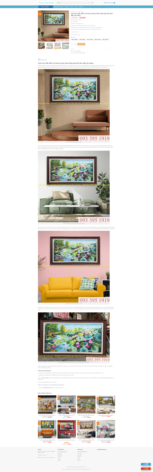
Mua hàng (81, 44)
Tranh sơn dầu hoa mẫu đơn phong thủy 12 (66, 440)
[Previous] (40, 26)
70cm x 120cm (90, 39)
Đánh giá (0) (44, 59)
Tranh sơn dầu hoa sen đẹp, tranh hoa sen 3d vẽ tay (86, 416)
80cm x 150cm (98, 39)
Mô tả (39, 59)
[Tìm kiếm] (93, 3)
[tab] (39, 60)
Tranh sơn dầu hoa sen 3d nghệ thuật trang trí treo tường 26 (47, 440)
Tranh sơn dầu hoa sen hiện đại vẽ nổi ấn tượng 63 (67, 416)
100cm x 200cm (74, 39)
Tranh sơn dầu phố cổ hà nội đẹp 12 (105, 415)
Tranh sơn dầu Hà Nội (58, 6)
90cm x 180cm (105, 39)
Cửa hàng (67, 6)
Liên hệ (71, 6)
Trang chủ (73, 11)
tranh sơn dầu (82, 52)
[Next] (67, 26)
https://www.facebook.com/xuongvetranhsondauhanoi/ (51, 384)
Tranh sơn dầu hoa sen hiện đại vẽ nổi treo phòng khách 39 (86, 440)
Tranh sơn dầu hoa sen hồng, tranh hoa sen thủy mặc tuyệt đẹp (106, 440)
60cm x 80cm (82, 39)
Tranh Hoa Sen (80, 11)
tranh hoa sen (76, 52)
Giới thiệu (81, 6)
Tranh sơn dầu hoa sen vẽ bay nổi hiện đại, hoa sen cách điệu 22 (47, 416)
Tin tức (76, 6)
